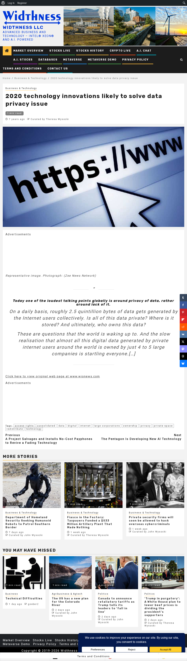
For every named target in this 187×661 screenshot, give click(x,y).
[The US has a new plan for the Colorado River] (70, 572)
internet (85, 425)
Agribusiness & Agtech (67, 594)
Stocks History (90, 50)
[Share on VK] (183, 334)
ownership (130, 425)
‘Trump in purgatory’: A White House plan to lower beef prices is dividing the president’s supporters (162, 607)
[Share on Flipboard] (183, 319)
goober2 (33, 604)
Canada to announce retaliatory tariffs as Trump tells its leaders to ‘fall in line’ (116, 605)
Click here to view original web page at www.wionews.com (52, 376)
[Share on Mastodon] (183, 349)
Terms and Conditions (22, 68)
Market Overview (28, 50)
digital (72, 425)
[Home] (7, 51)
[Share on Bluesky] (183, 363)
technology (34, 429)
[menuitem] (3, 3)
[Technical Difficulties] (24, 572)
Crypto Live (120, 50)
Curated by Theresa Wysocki (50, 119)
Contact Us (57, 68)
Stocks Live (59, 50)
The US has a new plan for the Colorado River (70, 602)
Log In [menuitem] (11, 2)
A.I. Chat (144, 50)
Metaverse (72, 59)
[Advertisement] (32, 254)
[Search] (181, 59)
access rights (24, 425)
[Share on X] (183, 341)
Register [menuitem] (22, 2)
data (61, 425)
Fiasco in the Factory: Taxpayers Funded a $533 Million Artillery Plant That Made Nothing (89, 522)
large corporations (107, 425)
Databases (48, 59)
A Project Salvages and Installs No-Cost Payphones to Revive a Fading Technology (49, 439)
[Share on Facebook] (183, 305)
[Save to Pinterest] (183, 312)
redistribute (15, 429)
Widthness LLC (23, 27)
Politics (103, 594)
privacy (146, 425)
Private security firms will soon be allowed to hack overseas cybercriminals (151, 521)
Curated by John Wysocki (26, 535)
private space (163, 425)
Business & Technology (21, 88)
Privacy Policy (135, 59)
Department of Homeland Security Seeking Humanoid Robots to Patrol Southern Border (28, 522)
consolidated (46, 425)
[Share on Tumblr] (183, 297)
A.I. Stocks (23, 59)
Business (11, 594)
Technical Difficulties (24, 598)
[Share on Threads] (183, 356)
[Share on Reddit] (183, 327)
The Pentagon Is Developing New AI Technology (141, 437)
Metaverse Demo (102, 59)
